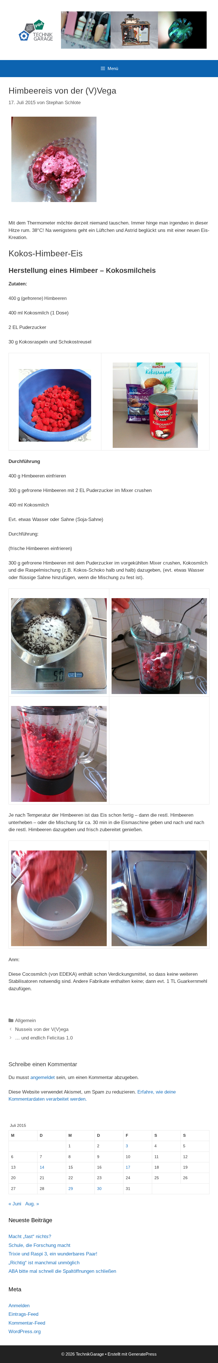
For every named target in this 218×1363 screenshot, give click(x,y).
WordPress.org (25, 1331)
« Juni (15, 1203)
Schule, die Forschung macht (39, 1245)
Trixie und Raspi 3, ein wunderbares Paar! (53, 1254)
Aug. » (32, 1203)
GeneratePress (142, 1354)
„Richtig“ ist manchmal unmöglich (44, 1262)
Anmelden (19, 1305)
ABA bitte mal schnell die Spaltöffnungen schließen (62, 1271)
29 (70, 1189)
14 (42, 1167)
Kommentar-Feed (27, 1323)
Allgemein (25, 1020)
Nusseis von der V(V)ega (41, 1029)
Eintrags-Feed (23, 1314)
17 (128, 1167)
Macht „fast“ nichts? (30, 1236)
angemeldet (42, 1077)
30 (99, 1189)
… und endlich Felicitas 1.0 (44, 1038)
